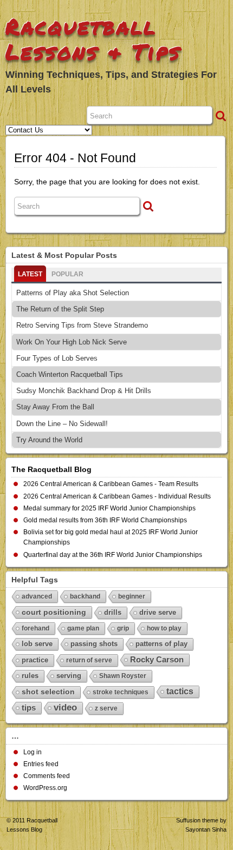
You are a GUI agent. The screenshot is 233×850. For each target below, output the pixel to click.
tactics (179, 691)
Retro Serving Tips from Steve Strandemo (82, 325)
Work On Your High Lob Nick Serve (71, 342)
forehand (35, 628)
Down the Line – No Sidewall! (62, 424)
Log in (32, 752)
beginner (131, 596)
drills (112, 612)
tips (29, 707)
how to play (164, 628)
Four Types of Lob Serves (57, 358)
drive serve (157, 612)
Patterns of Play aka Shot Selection (72, 293)
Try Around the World (49, 440)
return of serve (89, 660)
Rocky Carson (157, 659)
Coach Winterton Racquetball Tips (69, 374)
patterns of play (161, 644)
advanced (37, 596)
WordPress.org (45, 788)
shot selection (48, 692)
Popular (67, 274)
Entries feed (41, 764)
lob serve (37, 644)
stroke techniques (120, 692)
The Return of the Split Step (60, 309)
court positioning (54, 612)
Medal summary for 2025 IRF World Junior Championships (109, 508)
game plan (83, 628)
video (65, 707)
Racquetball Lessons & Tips (93, 39)
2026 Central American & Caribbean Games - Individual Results (117, 496)
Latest (30, 274)
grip (123, 628)
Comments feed (46, 776)
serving (68, 676)
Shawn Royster (122, 676)
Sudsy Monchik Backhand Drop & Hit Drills (83, 391)
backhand (85, 596)
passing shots (94, 644)
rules (30, 676)
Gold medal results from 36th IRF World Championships (105, 520)
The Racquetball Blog (51, 469)
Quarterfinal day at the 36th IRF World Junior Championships (112, 555)
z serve (106, 708)
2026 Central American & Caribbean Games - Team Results (110, 484)
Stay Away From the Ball (55, 407)
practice (35, 660)
